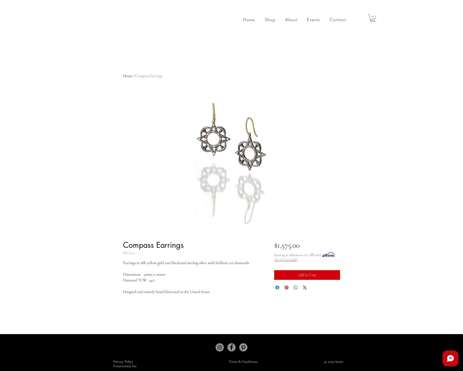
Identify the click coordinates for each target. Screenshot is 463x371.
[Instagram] (220, 347)
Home (127, 76)
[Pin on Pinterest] (286, 287)
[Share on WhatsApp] (296, 287)
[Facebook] (231, 347)
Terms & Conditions (243, 361)
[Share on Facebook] (277, 287)
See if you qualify (286, 260)
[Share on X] (305, 287)
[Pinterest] (243, 347)
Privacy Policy (123, 361)
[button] (270, 19)
